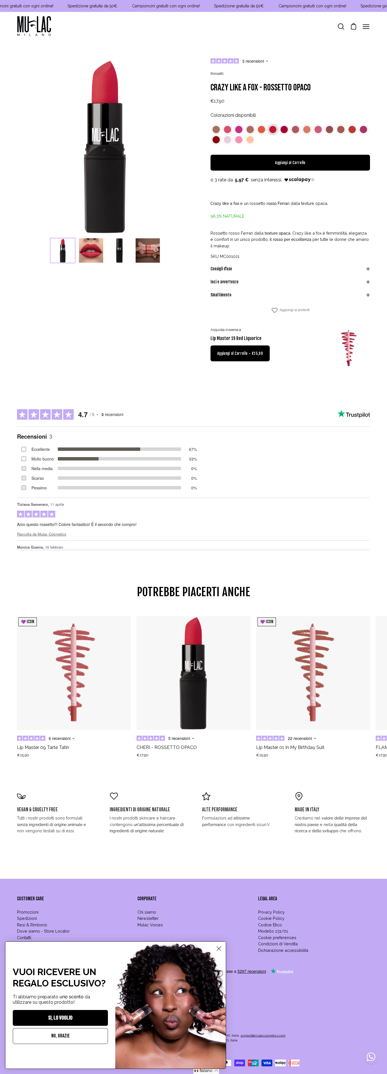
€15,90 (23, 755)
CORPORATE (146, 899)
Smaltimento (220, 295)
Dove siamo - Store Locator (43, 931)
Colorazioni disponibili (233, 115)
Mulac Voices (150, 924)
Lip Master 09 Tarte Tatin (43, 747)
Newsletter (148, 918)
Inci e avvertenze (224, 282)
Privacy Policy (271, 912)
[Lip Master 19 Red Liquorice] (349, 348)
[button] (216, 129)
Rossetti (217, 73)
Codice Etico (270, 924)
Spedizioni (27, 918)
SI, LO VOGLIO (60, 1017)
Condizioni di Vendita (278, 943)
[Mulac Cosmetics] (34, 26)
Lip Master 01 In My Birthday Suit (290, 747)
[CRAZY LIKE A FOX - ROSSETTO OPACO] (63, 250)
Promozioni (28, 912)
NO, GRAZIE (60, 1036)
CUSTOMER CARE (30, 899)
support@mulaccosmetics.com (263, 1035)
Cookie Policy (271, 918)
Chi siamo (146, 912)
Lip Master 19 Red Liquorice (235, 338)
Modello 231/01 (273, 931)
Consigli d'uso (221, 268)
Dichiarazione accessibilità (283, 950)
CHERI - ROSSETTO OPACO (167, 747)
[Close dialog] (219, 949)
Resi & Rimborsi (32, 924)
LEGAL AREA (267, 899)
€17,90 (142, 755)
